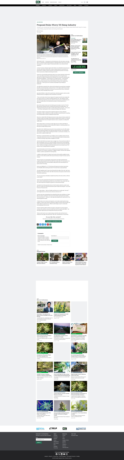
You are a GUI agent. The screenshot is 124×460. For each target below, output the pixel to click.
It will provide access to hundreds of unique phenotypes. (61, 397)
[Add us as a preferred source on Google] (50, 224)
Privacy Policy (55, 456)
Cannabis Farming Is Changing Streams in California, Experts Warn (44, 375)
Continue (55, 240)
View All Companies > (79, 72)
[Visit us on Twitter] (59, 454)
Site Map (78, 456)
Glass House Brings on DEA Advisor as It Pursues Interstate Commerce (79, 394)
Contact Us (46, 456)
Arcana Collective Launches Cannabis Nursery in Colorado (61, 394)
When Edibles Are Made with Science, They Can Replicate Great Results (80, 263)
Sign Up (38, 442)
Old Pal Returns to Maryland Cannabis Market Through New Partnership (79, 336)
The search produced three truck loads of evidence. (44, 358)
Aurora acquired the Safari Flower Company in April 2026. (62, 417)
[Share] (40, 224)
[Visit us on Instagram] (67, 454)
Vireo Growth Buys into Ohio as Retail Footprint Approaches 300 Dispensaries (62, 375)
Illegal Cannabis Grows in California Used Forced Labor (78, 375)
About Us (50, 456)
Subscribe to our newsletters (53, 221)
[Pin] (48, 224)
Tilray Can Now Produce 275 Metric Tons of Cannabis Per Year (76, 53)
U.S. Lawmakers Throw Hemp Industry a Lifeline (79, 413)
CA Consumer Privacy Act (71, 456)
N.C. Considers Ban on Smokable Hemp (54, 263)
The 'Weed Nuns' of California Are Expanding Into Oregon (76, 60)
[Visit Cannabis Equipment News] (64, 428)
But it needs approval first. (58, 316)
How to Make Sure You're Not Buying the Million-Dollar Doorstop (76, 40)
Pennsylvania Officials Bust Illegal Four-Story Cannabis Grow (44, 355)
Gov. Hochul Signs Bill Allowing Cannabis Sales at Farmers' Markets (78, 355)
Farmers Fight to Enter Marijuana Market (42, 263)
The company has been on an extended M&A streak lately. (61, 377)
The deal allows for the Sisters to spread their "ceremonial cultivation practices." (62, 339)
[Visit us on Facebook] (56, 454)
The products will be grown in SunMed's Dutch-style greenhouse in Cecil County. (78, 339)
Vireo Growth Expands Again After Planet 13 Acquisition (44, 413)
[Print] (38, 224)
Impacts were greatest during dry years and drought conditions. (44, 377)
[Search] (85, 2)
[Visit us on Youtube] (64, 454)
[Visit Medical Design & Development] (40, 428)
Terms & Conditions (62, 456)
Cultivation (40, 22)
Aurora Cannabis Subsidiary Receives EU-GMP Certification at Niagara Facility (61, 414)
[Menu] (87, 2)
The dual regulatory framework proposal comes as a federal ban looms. (78, 416)
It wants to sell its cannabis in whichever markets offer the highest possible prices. (78, 397)
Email (37, 437)
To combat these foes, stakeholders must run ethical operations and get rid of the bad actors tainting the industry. (45, 319)
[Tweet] (45, 224)
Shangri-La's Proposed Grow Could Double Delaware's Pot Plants (75, 47)
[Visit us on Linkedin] (61, 454)
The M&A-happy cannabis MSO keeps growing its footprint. (43, 416)
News (51, 260)
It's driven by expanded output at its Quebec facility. (44, 339)
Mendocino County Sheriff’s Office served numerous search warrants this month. (78, 377)
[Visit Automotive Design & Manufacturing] (81, 428)
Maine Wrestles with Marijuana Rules (67, 263)
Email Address (54, 235)
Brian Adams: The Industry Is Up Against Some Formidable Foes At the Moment (44, 315)
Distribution (74, 333)
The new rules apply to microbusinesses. (78, 357)
